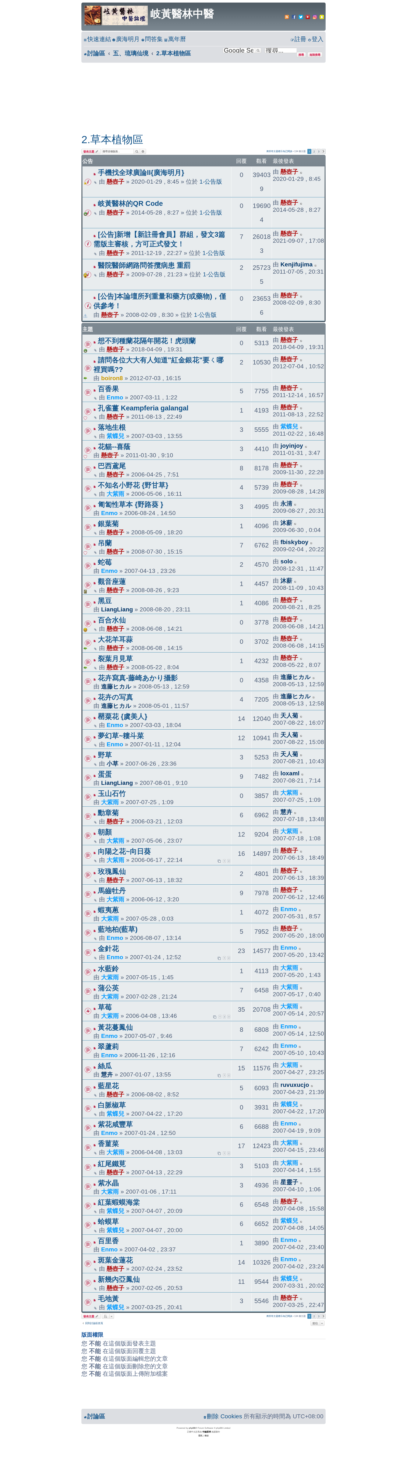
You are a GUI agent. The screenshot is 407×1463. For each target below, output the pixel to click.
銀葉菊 (108, 524)
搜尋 (301, 55)
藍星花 (108, 1086)
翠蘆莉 (108, 1046)
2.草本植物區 (112, 139)
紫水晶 (108, 1183)
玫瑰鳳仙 (112, 871)
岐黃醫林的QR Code (130, 203)
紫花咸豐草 (115, 1124)
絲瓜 (105, 1066)
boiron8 (112, 378)
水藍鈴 (108, 969)
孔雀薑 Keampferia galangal (143, 408)
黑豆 (105, 601)
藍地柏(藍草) (118, 929)
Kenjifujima (296, 264)
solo (286, 561)
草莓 (105, 1007)
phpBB (192, 1428)
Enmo (115, 397)
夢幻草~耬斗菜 (121, 736)
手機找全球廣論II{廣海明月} (141, 172)
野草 (105, 755)
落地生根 (112, 427)
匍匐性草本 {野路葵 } (130, 504)
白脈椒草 (112, 1105)
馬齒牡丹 (112, 891)
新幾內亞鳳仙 (119, 1279)
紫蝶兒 (115, 436)
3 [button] (318, 151)
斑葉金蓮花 (115, 1260)
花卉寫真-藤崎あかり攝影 (138, 678)
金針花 (108, 948)
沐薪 (286, 523)
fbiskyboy (294, 542)
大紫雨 (115, 493)
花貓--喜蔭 (114, 446)
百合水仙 (112, 620)
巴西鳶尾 (112, 466)
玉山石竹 (112, 793)
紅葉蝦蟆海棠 (119, 1202)
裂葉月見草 (115, 658)
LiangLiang (117, 609)
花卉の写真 (115, 697)
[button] (323, 151)
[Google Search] (258, 50)
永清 (286, 503)
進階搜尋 (315, 55)
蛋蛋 (105, 774)
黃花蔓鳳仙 (115, 1027)
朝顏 (105, 832)
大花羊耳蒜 (115, 639)
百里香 (108, 1241)
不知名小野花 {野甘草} (133, 485)
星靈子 (289, 1182)
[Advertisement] (203, 94)
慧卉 (286, 812)
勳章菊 (108, 813)
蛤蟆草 (108, 1221)
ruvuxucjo (294, 1085)
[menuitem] (126, 39)
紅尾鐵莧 (112, 1164)
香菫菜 (108, 1143)
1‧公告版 (210, 181)
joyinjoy (291, 445)
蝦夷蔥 (108, 910)
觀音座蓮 (112, 581)
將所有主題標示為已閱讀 (279, 151)
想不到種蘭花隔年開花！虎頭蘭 (147, 341)
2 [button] (314, 151)
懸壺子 (115, 181)
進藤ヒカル (116, 686)
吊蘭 (105, 543)
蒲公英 (108, 988)
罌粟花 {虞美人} (122, 716)
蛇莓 (105, 562)
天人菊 (289, 715)
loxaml (290, 773)
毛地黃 (108, 1298)
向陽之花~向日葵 (124, 851)
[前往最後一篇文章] (301, 171)
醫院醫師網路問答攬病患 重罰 (144, 265)
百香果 (108, 389)
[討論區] (116, 15)
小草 (112, 763)
